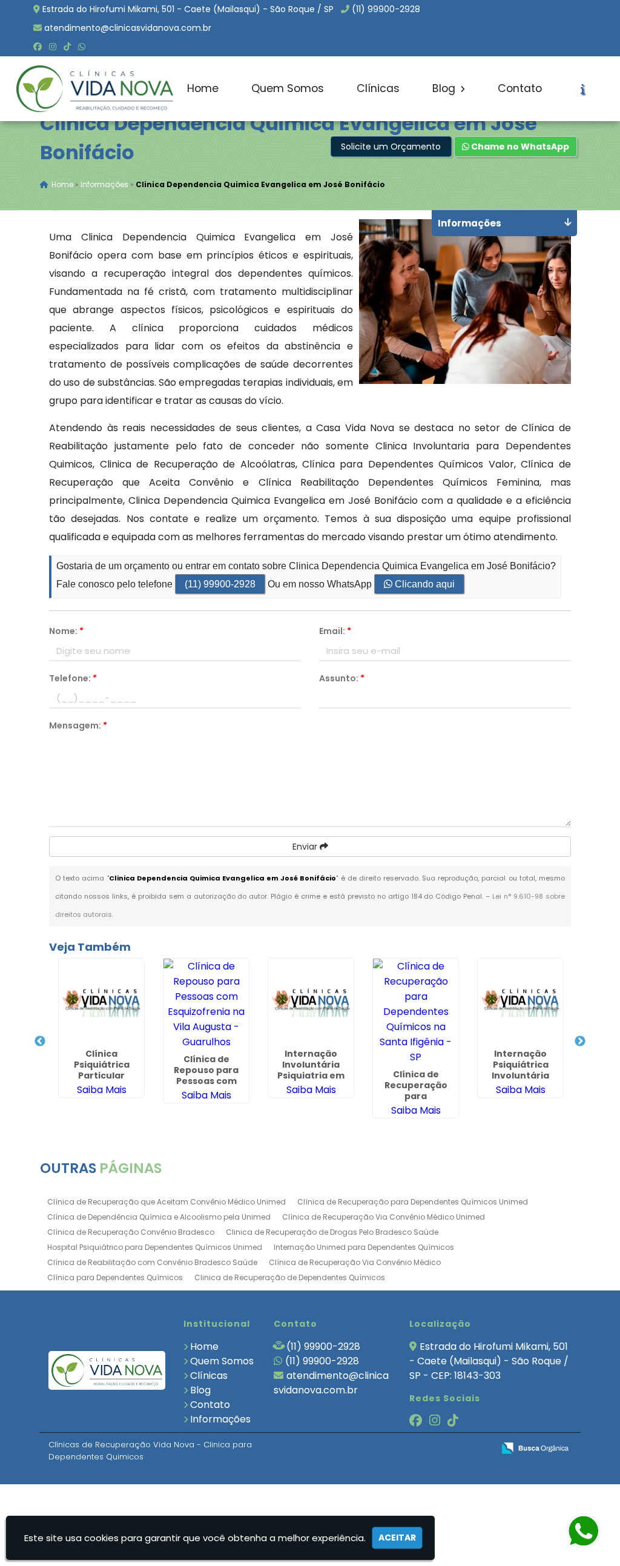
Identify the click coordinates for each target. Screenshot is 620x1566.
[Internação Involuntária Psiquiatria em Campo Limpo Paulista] (311, 1001)
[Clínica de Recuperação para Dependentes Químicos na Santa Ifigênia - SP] (415, 1012)
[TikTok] (67, 47)
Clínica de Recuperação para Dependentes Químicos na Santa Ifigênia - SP (416, 1101)
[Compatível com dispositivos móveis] (479, 1449)
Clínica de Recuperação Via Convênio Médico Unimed (383, 1217)
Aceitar (397, 1537)
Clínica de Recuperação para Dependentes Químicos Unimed (412, 1202)
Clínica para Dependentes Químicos (115, 1277)
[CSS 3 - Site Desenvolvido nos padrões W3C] (437, 1449)
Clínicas (378, 88)
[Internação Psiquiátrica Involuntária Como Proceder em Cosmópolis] (520, 1001)
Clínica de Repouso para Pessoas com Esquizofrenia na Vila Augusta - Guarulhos (206, 1086)
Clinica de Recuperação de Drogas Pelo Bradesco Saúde (332, 1232)
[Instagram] (52, 47)
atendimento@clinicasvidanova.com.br (127, 28)
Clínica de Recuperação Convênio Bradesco (130, 1232)
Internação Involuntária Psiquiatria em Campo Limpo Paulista (311, 1075)
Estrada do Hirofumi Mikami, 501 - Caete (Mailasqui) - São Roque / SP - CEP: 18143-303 (489, 1361)
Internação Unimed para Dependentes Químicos (364, 1247)
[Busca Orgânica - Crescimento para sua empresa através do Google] (535, 1447)
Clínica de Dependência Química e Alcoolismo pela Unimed (159, 1217)
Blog (445, 88)
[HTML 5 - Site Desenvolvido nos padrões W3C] (395, 1449)
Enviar (306, 847)
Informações (220, 1419)
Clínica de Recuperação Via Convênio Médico (355, 1262)
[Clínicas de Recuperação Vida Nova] (107, 1370)
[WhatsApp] (81, 47)
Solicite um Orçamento (391, 146)
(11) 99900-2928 (386, 9)
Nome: (66, 631)
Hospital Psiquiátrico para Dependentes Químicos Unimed (154, 1247)
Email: (335, 631)
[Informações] (582, 89)
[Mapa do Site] (363, 1448)
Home (203, 88)
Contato (520, 88)
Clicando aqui (423, 584)
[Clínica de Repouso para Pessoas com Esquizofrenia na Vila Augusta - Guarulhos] (206, 1004)
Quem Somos (287, 88)
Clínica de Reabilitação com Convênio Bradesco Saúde (152, 1262)
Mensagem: (78, 725)
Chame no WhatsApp (519, 146)
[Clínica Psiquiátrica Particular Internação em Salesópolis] (101, 1001)
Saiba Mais (102, 1090)
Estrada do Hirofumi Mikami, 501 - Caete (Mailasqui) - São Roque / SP (188, 9)
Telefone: (73, 678)
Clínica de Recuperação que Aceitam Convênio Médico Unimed (166, 1202)
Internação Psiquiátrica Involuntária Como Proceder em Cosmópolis (520, 1075)
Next (580, 1042)
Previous (40, 1042)
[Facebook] (37, 47)
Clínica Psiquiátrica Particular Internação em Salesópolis (101, 1075)
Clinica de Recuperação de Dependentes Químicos (289, 1277)
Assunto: (341, 678)
